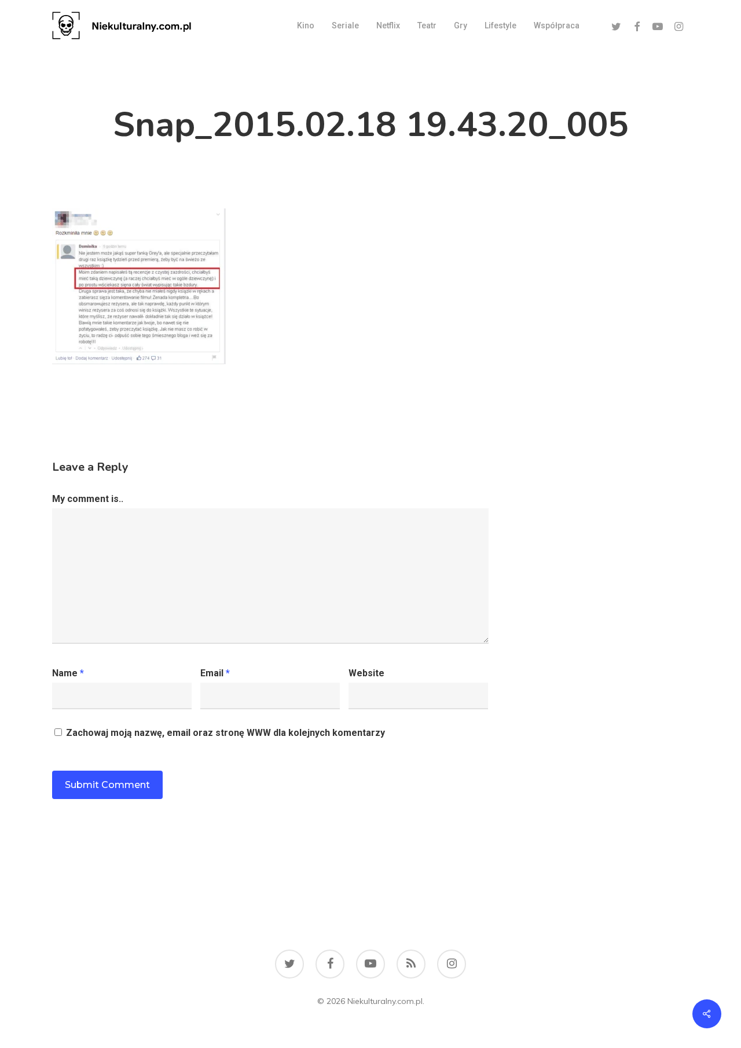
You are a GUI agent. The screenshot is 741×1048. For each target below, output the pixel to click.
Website (366, 673)
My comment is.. (87, 498)
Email (215, 673)
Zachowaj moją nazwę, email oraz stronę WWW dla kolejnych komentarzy (225, 732)
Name (68, 673)
